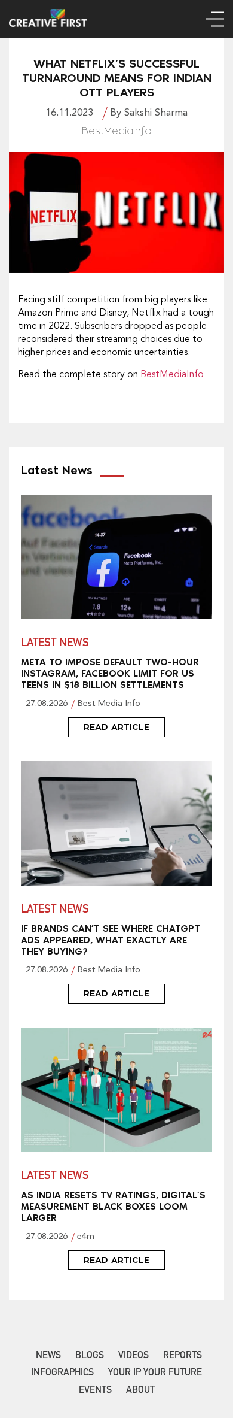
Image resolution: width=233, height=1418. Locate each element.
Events (95, 1391)
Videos (133, 1356)
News (48, 1356)
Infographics (62, 1373)
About (140, 1391)
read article (116, 727)
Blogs (89, 1356)
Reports (182, 1356)
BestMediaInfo (172, 375)
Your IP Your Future (155, 1373)
